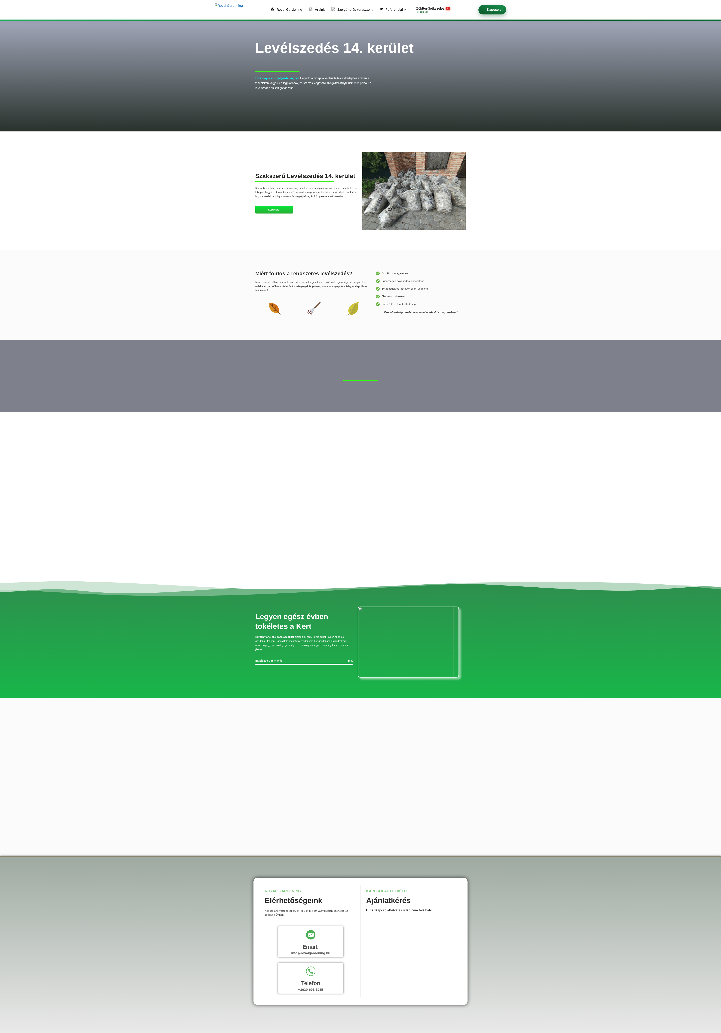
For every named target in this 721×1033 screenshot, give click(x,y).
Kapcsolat (494, 9)
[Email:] (310, 935)
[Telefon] (310, 972)
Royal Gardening (289, 9)
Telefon (310, 983)
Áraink (319, 9)
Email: (310, 947)
